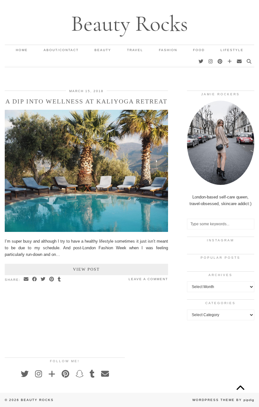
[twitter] (201, 61)
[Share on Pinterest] (52, 279)
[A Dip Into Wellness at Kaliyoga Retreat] (86, 230)
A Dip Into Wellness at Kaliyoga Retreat (86, 101)
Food (199, 50)
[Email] (239, 61)
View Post (86, 269)
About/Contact (61, 50)
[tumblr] (92, 373)
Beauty (102, 50)
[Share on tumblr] (59, 279)
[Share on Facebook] (35, 279)
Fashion (168, 50)
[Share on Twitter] (43, 279)
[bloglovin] (229, 61)
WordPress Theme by (223, 400)
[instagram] (210, 61)
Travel (135, 50)
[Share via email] (26, 279)
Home (22, 50)
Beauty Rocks (129, 23)
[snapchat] (79, 373)
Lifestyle (232, 50)
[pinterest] (220, 61)
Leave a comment (148, 279)
